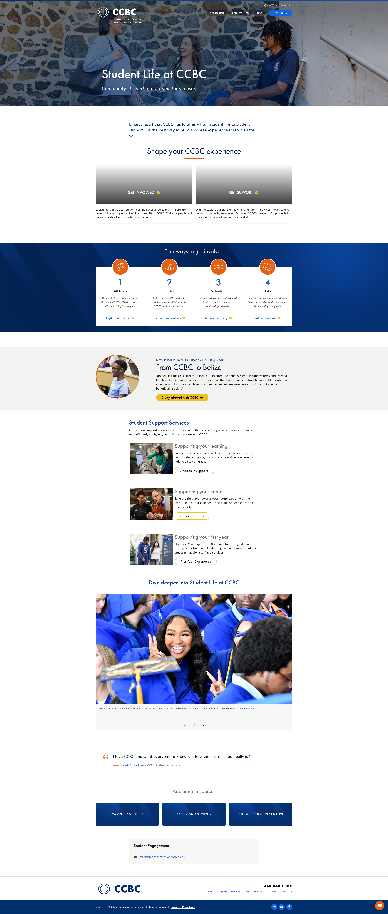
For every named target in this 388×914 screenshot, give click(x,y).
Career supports (192, 516)
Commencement (247, 708)
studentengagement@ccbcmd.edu (162, 857)
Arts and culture (265, 318)
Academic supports (194, 470)
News (224, 891)
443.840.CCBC (278, 886)
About (212, 891)
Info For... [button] (286, 5)
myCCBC (272, 5)
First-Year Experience (195, 561)
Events (235, 891)
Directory (250, 891)
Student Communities (167, 318)
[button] (280, 13)
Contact (286, 891)
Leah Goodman (134, 764)
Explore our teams (118, 318)
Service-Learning (216, 318)
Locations (269, 891)
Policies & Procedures (183, 907)
